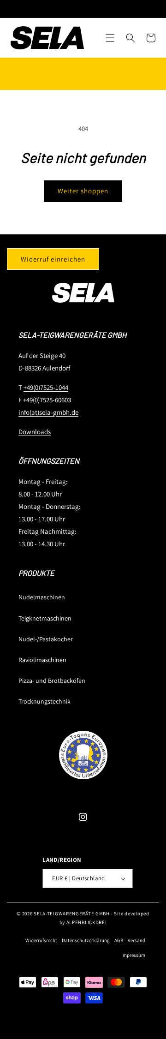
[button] (110, 38)
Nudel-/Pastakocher (45, 639)
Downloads (34, 431)
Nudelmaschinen (41, 597)
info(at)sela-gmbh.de (48, 412)
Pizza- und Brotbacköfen (51, 680)
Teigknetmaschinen (44, 618)
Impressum (133, 955)
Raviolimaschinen (42, 660)
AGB (118, 940)
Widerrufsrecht (41, 940)
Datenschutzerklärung (86, 940)
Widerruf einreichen (53, 259)
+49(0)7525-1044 (46, 387)
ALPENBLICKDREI (86, 922)
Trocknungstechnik (44, 701)
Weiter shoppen (83, 190)
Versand (136, 940)
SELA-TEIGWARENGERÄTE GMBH (72, 913)
